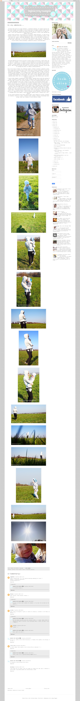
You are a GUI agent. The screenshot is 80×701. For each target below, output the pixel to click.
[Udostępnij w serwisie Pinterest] (29, 568)
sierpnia (56, 133)
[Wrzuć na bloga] (26, 568)
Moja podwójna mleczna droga (63, 233)
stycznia (56, 164)
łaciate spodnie (19, 569)
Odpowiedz (12, 582)
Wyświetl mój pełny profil (57, 67)
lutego (55, 162)
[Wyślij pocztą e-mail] (25, 568)
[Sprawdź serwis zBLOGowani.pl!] (55, 116)
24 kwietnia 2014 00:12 (20, 645)
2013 (54, 166)
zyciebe (11, 610)
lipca (55, 135)
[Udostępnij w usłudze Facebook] (28, 568)
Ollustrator (40, 698)
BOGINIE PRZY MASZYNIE (17, 586)
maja (55, 138)
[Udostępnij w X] (27, 568)
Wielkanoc (33, 569)
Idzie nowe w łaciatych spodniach (35, 70)
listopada (56, 128)
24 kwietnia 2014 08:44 (26, 660)
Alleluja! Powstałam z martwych (63, 240)
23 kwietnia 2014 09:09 (28, 586)
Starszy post (46, 688)
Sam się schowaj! (60, 211)
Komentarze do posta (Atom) (18, 690)
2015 (54, 124)
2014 (54, 125)
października (57, 130)
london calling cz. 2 (58, 157)
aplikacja (13, 569)
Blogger (55, 698)
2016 (54, 122)
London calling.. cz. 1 (58, 159)
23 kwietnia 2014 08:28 (18, 610)
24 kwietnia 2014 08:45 (28, 630)
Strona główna (28, 688)
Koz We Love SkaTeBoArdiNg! (59, 145)
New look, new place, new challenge (61, 141)
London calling (25, 79)
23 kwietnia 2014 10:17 (21, 625)
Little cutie (12, 645)
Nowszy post (10, 688)
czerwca (56, 136)
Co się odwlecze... (58, 146)
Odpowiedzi (13, 584)
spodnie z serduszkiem (26, 569)
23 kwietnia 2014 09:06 (28, 601)
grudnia (56, 127)
